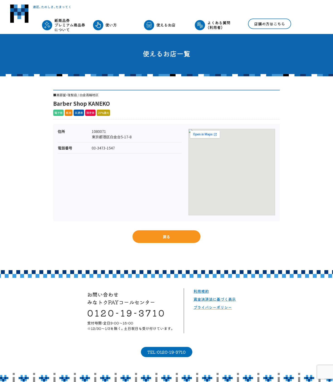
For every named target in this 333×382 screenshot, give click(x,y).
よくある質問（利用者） (218, 25)
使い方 (111, 25)
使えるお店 (166, 25)
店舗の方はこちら (269, 23)
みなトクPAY (19, 14)
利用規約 (201, 291)
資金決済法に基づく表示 (214, 299)
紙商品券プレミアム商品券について (69, 24)
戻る (166, 236)
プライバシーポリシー (212, 307)
